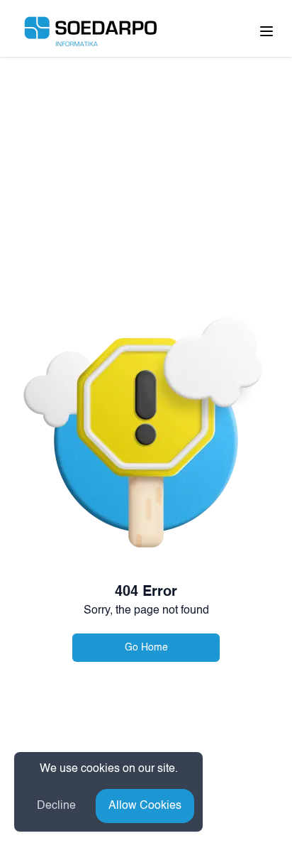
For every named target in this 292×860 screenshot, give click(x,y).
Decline (56, 806)
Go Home (146, 648)
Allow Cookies (144, 806)
